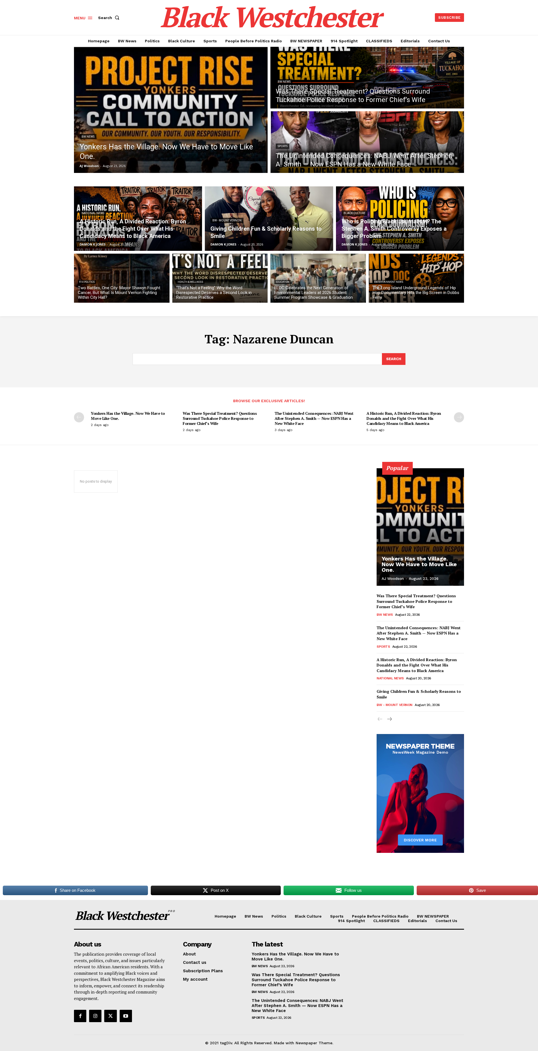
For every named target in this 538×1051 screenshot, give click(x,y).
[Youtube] (126, 1016)
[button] (110, 18)
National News (93, 213)
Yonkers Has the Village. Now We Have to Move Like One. (128, 416)
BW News (88, 136)
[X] (110, 1016)
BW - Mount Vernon (227, 220)
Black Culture (354, 213)
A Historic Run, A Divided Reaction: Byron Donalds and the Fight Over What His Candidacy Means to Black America (404, 418)
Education (282, 282)
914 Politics (87, 282)
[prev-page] (79, 417)
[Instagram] (95, 1016)
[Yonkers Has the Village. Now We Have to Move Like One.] (171, 110)
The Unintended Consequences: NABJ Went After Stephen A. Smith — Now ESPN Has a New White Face (314, 418)
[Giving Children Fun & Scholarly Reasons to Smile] (269, 218)
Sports (282, 146)
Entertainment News (388, 282)
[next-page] (459, 417)
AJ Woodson (393, 579)
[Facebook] (80, 1016)
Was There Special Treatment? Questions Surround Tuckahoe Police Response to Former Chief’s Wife (220, 418)
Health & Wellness (190, 282)
